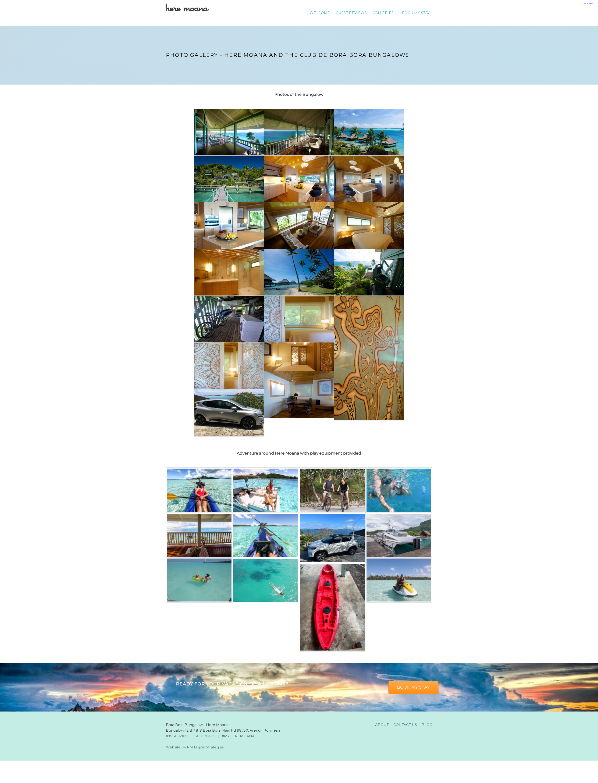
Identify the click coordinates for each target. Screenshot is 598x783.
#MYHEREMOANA (238, 736)
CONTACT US (405, 724)
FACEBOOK (204, 736)
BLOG (427, 724)
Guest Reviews (351, 13)
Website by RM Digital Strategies (195, 747)
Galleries (383, 13)
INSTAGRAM (177, 736)
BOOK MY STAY (416, 13)
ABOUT (382, 724)
